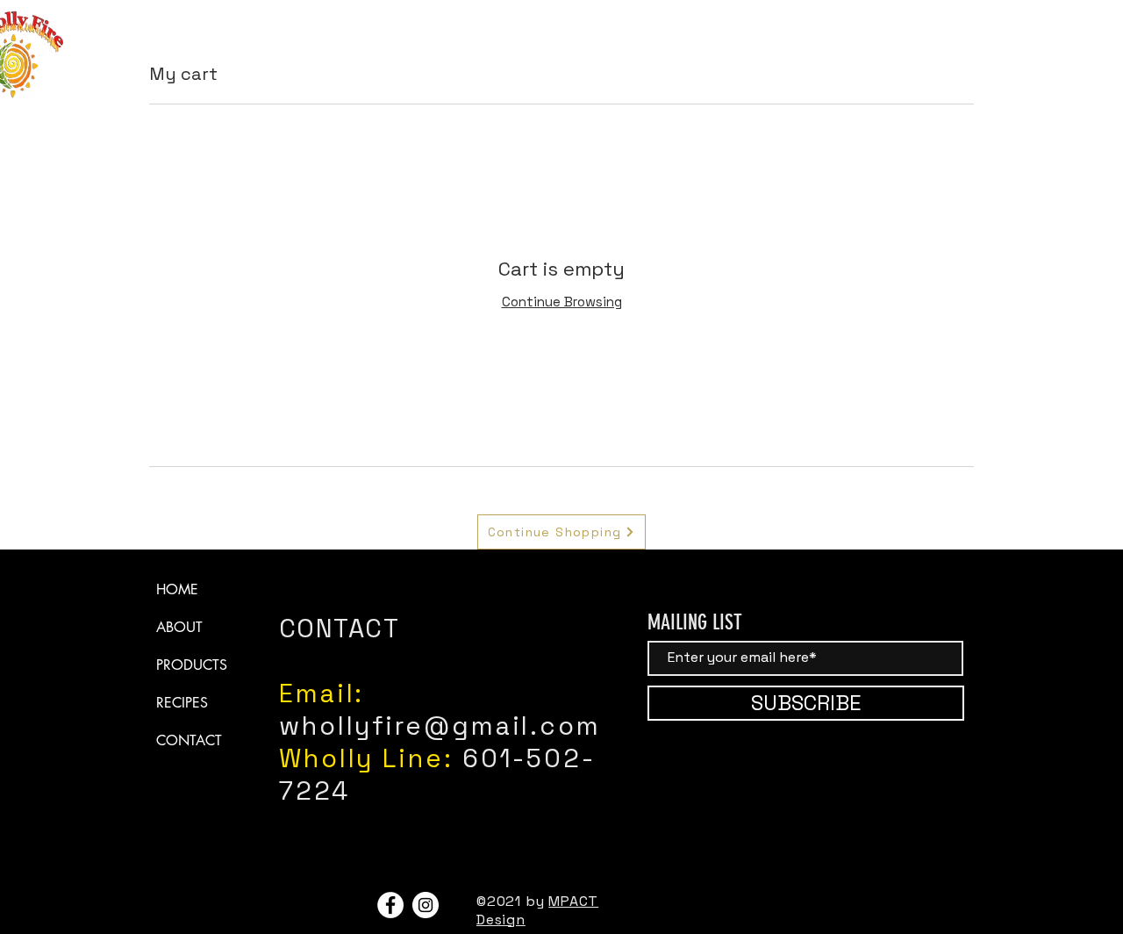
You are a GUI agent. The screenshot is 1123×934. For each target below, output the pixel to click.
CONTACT (189, 740)
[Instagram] (425, 905)
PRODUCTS (191, 665)
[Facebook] (390, 905)
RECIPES (182, 702)
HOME (177, 589)
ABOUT (179, 627)
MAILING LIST (694, 622)
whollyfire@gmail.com (440, 725)
